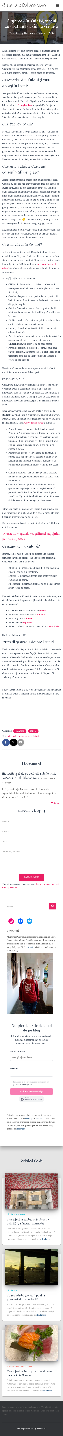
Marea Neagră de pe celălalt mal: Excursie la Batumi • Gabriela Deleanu (29, 776)
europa (21, 736)
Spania (28, 1366)
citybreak (12, 736)
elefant (39, 1118)
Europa (33, 731)
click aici (29, 947)
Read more (46, 1239)
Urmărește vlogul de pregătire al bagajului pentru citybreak (31, 536)
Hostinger (20, 1129)
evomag (28, 1118)
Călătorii (19, 731)
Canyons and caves (33, 422)
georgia (28, 736)
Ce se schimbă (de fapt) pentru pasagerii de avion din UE (26, 1297)
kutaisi (36, 736)
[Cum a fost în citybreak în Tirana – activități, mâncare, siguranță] (31, 1191)
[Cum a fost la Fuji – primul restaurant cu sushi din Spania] (31, 1343)
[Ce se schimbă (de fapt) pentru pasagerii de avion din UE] (31, 1267)
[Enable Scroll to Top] (57, 1430)
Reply (56, 803)
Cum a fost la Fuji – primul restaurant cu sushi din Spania (30, 1373)
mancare (19, 1366)
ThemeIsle (41, 1428)
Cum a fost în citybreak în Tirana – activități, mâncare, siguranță (28, 1221)
